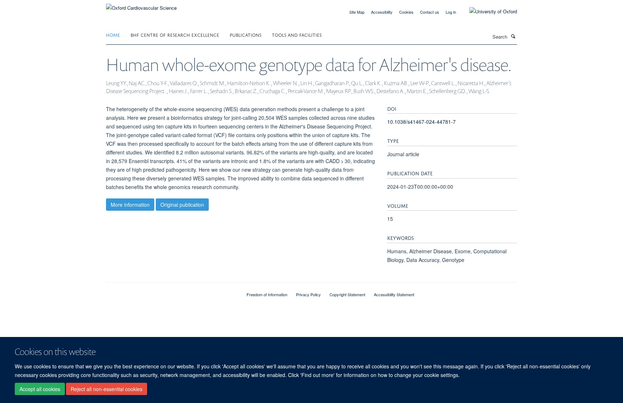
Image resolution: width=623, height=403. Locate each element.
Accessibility (382, 12)
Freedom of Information (267, 294)
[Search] (513, 36)
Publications (245, 34)
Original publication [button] (182, 204)
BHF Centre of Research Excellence (175, 34)
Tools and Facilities (297, 34)
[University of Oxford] (488, 11)
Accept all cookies (39, 389)
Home (113, 34)
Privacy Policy (308, 294)
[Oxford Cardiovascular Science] (141, 5)
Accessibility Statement (394, 294)
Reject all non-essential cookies (106, 389)
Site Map (356, 12)
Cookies (406, 12)
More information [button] (130, 204)
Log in (451, 12)
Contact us (429, 12)
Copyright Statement (347, 294)
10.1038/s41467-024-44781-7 (421, 121)
